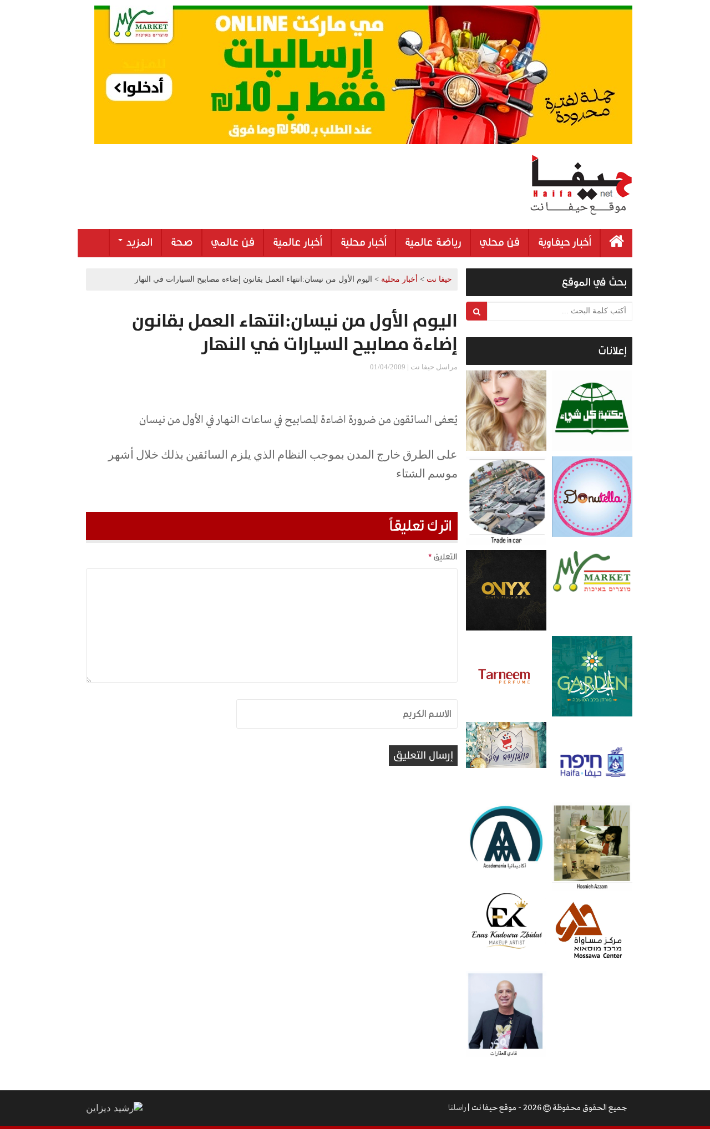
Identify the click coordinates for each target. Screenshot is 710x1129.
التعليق (443, 556)
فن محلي (499, 242)
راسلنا (457, 1107)
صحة (181, 242)
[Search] (477, 311)
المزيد (138, 242)
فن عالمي (233, 242)
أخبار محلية (363, 242)
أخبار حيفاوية (564, 242)
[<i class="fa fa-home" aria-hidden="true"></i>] (616, 243)
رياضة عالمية (433, 242)
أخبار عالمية (297, 242)
